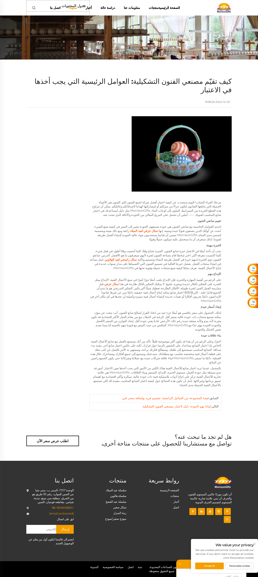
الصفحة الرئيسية (169, 8)
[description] (223, 482)
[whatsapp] (227, 519)
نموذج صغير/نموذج (115, 518)
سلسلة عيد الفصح (116, 501)
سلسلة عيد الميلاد (116, 490)
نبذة (140, 567)
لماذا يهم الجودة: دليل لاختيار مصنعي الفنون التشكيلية (176, 406)
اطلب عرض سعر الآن (53, 441)
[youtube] (210, 511)
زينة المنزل (119, 513)
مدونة (73, 8)
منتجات (153, 8)
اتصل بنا (55, 8)
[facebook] (192, 511)
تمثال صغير (119, 507)
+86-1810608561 (63, 507)
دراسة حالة (108, 8)
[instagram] (218, 511)
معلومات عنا (132, 8)
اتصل (176, 507)
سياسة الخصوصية (113, 567)
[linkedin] (201, 511)
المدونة (202, 42)
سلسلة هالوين (118, 496)
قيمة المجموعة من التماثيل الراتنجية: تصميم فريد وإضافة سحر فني (165, 398)
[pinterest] (227, 511)
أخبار (89, 8)
